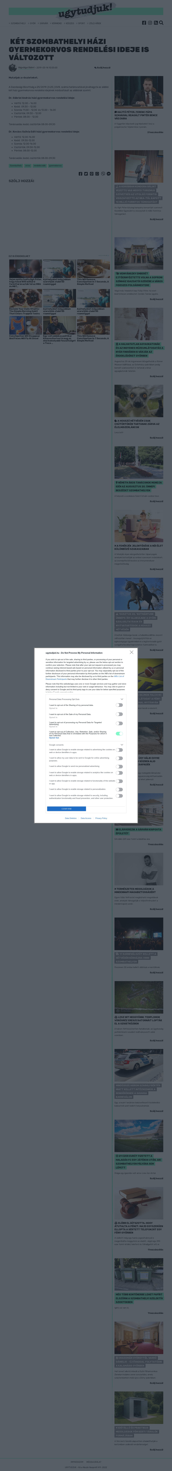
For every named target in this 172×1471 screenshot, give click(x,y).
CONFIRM (67, 809)
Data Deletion (71, 818)
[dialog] (86, 735)
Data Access (86, 818)
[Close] (132, 653)
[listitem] (86, 699)
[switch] (119, 705)
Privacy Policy (101, 818)
